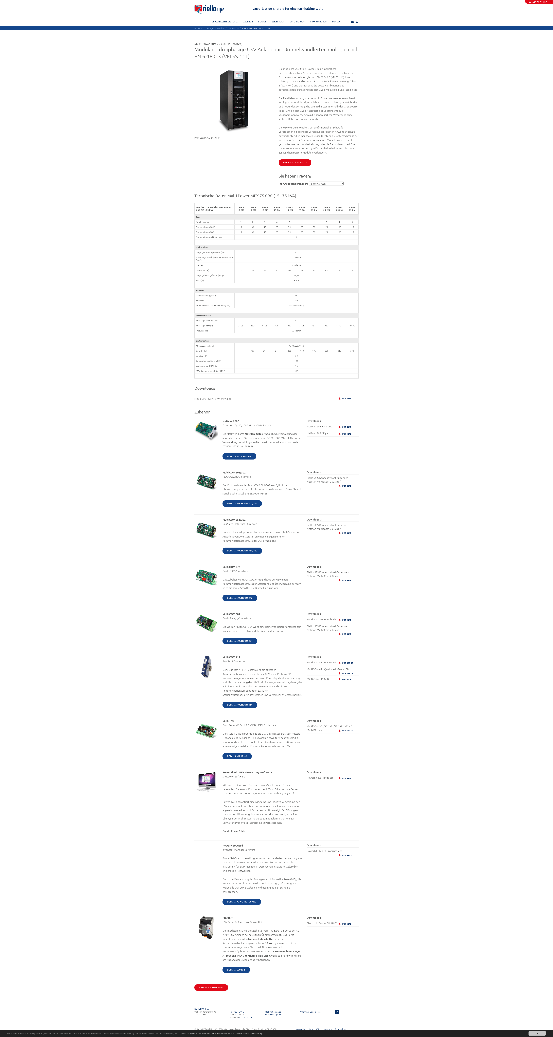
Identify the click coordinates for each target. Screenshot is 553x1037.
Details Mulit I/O (237, 756)
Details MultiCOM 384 (239, 640)
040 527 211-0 (539, 2)
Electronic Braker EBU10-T (329, 923)
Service (262, 21)
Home (197, 28)
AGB (318, 1029)
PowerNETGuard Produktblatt (329, 851)
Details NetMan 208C (239, 456)
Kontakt (336, 21)
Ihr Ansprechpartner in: (293, 183)
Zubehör (248, 21)
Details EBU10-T (236, 969)
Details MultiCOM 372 (239, 597)
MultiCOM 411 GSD (329, 679)
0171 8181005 (245, 1017)
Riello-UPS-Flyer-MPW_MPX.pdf (272, 398)
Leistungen (278, 21)
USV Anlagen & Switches (225, 21)
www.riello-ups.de (273, 1014)
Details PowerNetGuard (241, 901)
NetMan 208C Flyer (329, 433)
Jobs (311, 1029)
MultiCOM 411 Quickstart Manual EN (330, 669)
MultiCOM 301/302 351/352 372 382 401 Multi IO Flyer (330, 728)
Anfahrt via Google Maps (310, 1011)
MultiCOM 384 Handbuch (329, 619)
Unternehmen (297, 21)
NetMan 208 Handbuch (329, 426)
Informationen (318, 21)
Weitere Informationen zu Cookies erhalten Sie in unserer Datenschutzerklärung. (226, 1033)
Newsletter (301, 1029)
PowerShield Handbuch (329, 777)
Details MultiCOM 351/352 (242, 550)
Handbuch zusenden (211, 987)
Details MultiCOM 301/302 (242, 503)
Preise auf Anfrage (295, 162)
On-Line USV (233, 28)
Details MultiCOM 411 (239, 704)
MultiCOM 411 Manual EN (330, 662)
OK (537, 1033)
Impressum (327, 1029)
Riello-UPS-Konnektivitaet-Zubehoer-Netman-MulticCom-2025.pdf (329, 480)
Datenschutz (340, 1029)
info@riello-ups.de (273, 1011)
